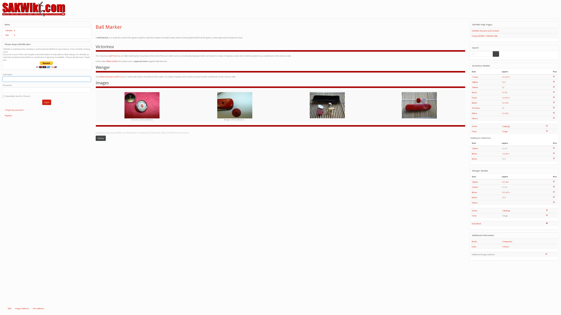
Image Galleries (22, 308)
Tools (474, 131)
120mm (475, 187)
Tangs (505, 131)
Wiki (9, 308)
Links (474, 246)
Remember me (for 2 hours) (18, 96)
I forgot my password (14, 110)
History (101, 138)
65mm (474, 159)
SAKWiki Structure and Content (485, 30)
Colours (505, 246)
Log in (46, 102)
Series (474, 126)
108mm (475, 82)
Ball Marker (109, 27)
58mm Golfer (112, 61)
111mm (475, 77)
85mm (474, 153)
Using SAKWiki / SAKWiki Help (485, 36)
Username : (8, 74)
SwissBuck (476, 223)
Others (475, 118)
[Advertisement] (508, 6)
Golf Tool (113, 56)
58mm (474, 113)
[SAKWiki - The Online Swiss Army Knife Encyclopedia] (32, 9)
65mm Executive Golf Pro (110, 76)
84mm (474, 103)
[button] (455, 24)
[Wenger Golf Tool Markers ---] (234, 105)
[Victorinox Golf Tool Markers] (142, 105)
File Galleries (38, 308)
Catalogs (506, 126)
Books (474, 241)
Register (8, 115)
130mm (475, 148)
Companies (507, 241)
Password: (7, 85)
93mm (474, 92)
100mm (475, 87)
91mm (474, 97)
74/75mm (476, 108)
